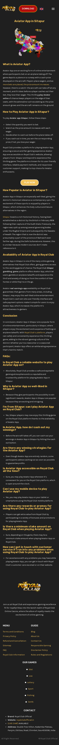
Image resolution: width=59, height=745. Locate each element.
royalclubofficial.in (25, 720)
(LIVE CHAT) (13, 723)
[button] (53, 8)
